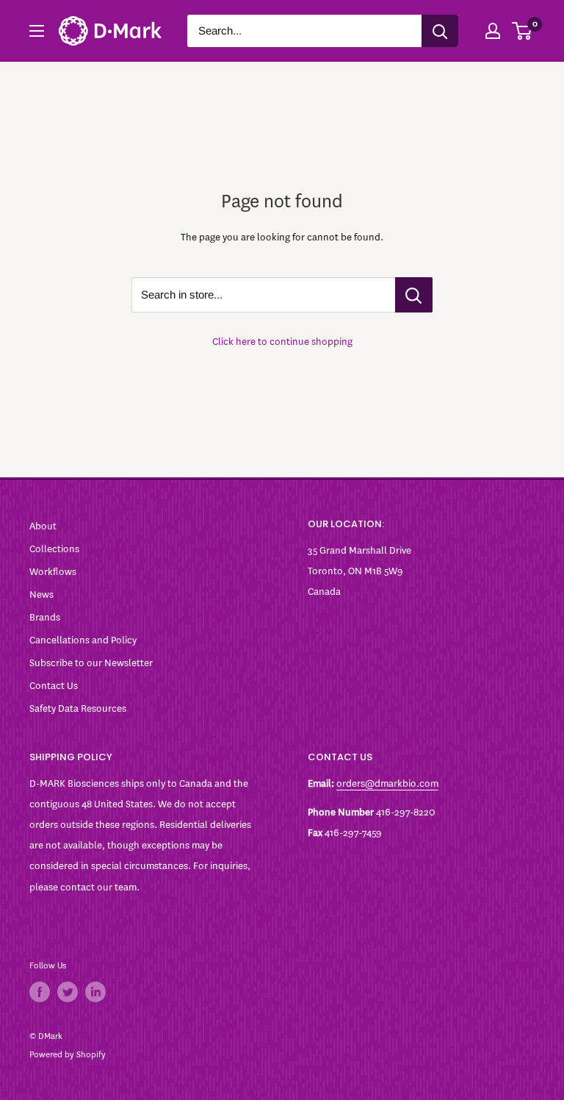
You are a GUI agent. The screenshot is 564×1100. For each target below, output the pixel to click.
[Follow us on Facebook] (39, 992)
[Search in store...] (414, 294)
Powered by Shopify (67, 1054)
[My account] (492, 31)
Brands (44, 617)
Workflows (52, 572)
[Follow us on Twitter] (67, 992)
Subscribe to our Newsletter (91, 663)
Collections (54, 549)
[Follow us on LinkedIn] (95, 992)
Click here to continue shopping (282, 342)
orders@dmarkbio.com (387, 783)
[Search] (440, 31)
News (41, 594)
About (43, 526)
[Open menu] (36, 31)
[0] (522, 31)
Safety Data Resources (77, 708)
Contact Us (53, 686)
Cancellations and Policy (83, 640)
